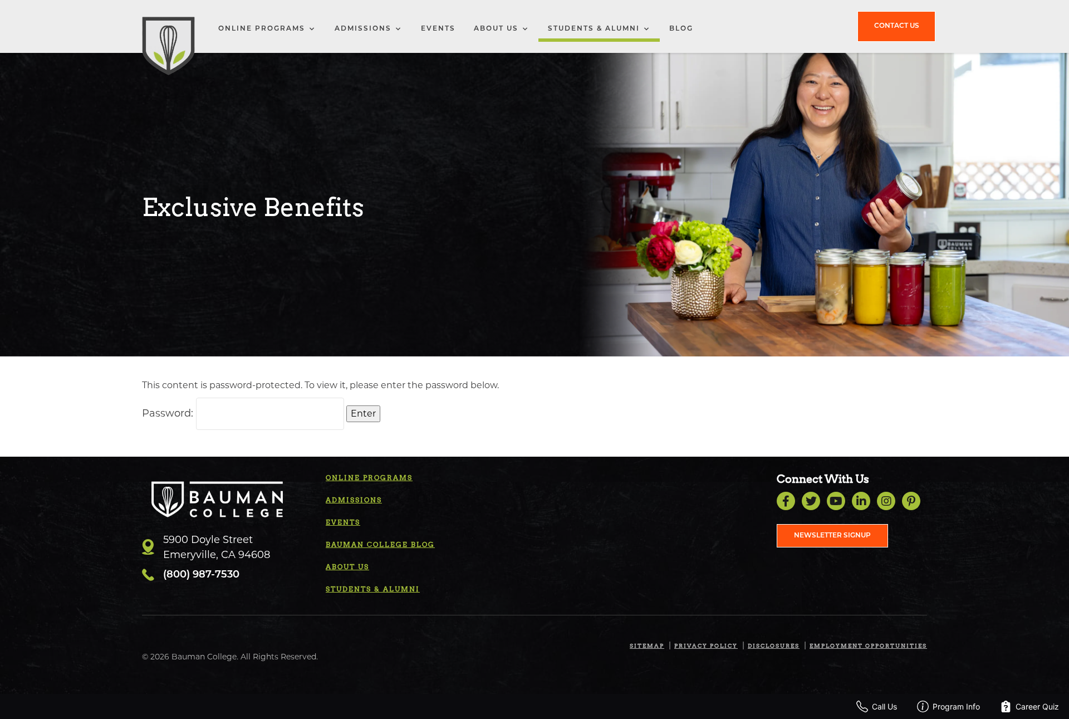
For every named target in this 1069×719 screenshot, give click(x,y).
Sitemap (647, 645)
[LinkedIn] (861, 501)
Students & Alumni (594, 29)
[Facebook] (786, 501)
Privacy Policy (706, 645)
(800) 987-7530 (201, 575)
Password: (169, 413)
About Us (496, 29)
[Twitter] (811, 501)
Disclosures (774, 645)
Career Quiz (1037, 706)
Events (438, 29)
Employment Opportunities (868, 645)
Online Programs (261, 29)
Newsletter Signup (832, 535)
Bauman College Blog (380, 544)
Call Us (884, 706)
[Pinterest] (911, 501)
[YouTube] (836, 501)
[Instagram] (886, 501)
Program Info (956, 706)
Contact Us (896, 26)
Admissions (363, 29)
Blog (681, 29)
